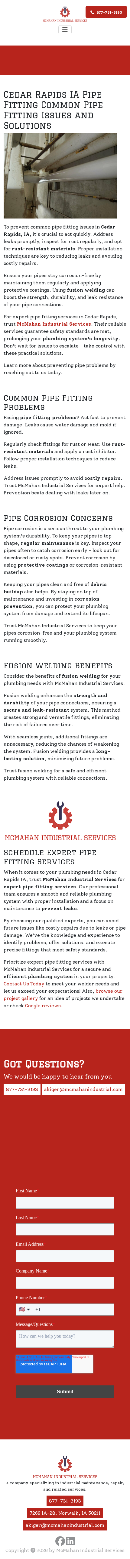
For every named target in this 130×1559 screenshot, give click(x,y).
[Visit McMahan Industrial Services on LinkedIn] (70, 1541)
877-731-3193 (109, 12)
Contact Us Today (24, 984)
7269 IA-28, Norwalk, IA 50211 (65, 1513)
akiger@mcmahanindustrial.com (83, 1089)
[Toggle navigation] (65, 29)
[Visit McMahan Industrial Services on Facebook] (60, 1541)
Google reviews (43, 1005)
